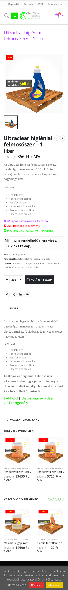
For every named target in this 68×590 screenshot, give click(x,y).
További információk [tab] (24, 420)
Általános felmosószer (27, 258)
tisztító (7, 267)
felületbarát (18, 263)
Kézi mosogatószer (12, 468)
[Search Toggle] (7, 15)
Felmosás (45, 258)
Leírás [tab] (14, 308)
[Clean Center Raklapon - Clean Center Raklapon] (29, 16)
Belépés (28, 4)
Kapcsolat (14, 4)
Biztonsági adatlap (37, 398)
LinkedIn (21, 294)
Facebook (7, 294)
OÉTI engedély (16, 402)
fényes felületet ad (35, 263)
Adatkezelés (55, 4)
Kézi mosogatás (29, 468)
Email (27, 294)
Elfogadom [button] (36, 585)
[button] (49, 499)
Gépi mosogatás (11, 540)
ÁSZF (40, 4)
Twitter (14, 294)
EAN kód (11, 398)
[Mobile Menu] (14, 16)
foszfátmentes (53, 263)
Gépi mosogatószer (27, 540)
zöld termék (18, 267)
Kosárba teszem (41, 279)
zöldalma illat (32, 267)
